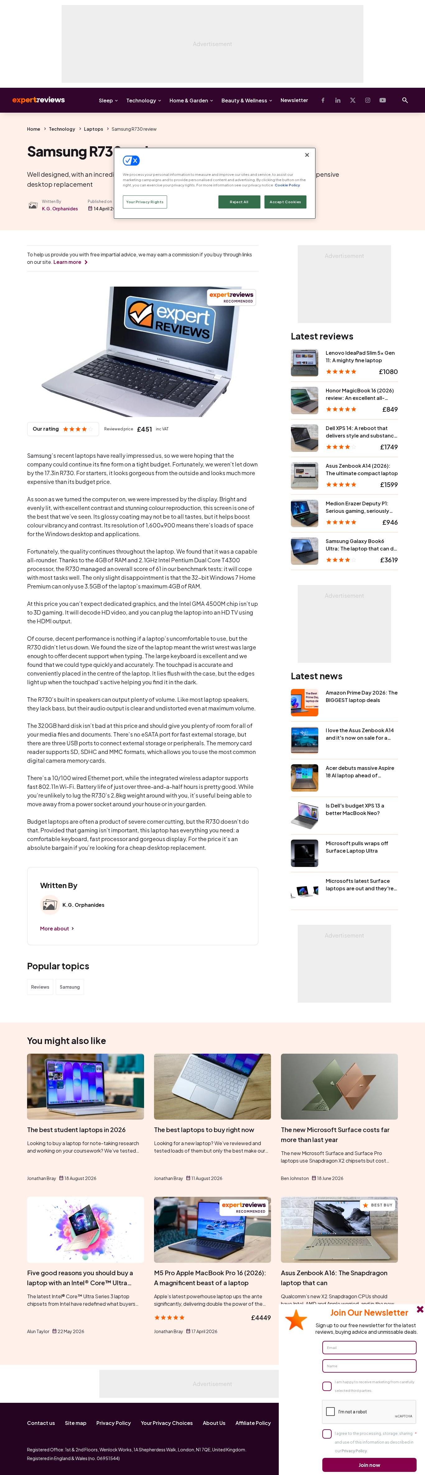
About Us (214, 1423)
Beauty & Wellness (244, 100)
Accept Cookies (285, 201)
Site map (75, 1423)
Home (33, 129)
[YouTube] (382, 100)
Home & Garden (189, 100)
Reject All (239, 201)
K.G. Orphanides (60, 208)
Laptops (93, 129)
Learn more (67, 262)
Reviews (40, 987)
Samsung (70, 987)
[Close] (307, 155)
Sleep (106, 100)
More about (54, 928)
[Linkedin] (337, 100)
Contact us (41, 1423)
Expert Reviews (33, 100)
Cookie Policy (287, 185)
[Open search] (405, 100)
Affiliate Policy (253, 1423)
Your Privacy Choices (167, 1423)
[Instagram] (367, 100)
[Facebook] (322, 100)
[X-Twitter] (352, 100)
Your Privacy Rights (145, 201)
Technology (141, 100)
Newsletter (294, 100)
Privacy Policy (113, 1423)
